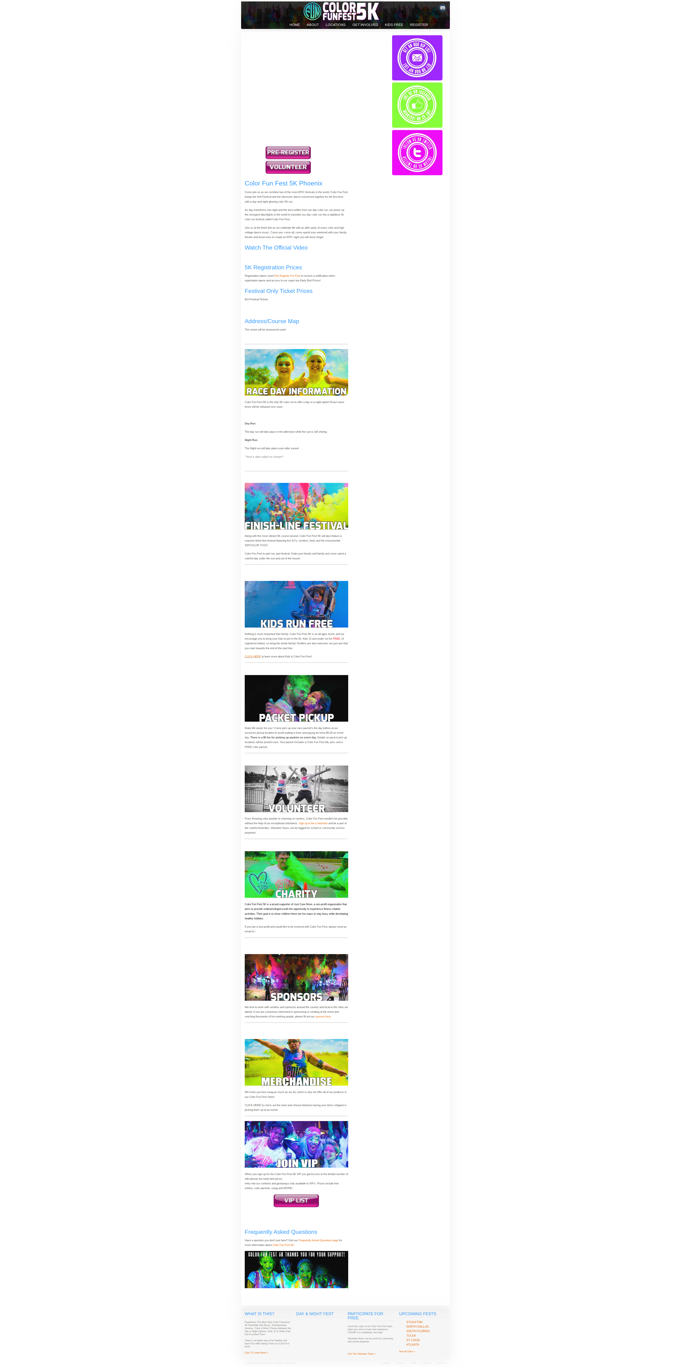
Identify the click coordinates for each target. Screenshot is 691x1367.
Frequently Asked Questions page (318, 1240)
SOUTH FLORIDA (418, 1331)
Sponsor (427, 1363)
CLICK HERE (253, 656)
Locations (336, 25)
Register (419, 25)
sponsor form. (323, 1016)
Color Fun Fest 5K (283, 1244)
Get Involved (365, 25)
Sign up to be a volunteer (313, 823)
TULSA (411, 1335)
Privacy (401, 1363)
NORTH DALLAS (417, 1326)
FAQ (413, 1363)
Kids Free (394, 25)
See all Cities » (407, 1351)
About (313, 25)
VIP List (442, 1363)
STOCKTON (414, 1322)
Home (295, 25)
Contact (386, 1363)
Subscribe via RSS (442, 8)
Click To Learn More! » (256, 1352)
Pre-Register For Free (287, 275)
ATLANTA (412, 1344)
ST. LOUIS (413, 1340)
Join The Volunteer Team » (362, 1353)
